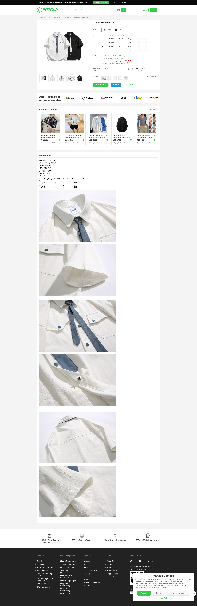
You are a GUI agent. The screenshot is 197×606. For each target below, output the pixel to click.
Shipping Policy (112, 574)
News (109, 567)
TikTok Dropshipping (67, 564)
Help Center (88, 567)
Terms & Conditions (114, 577)
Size (94, 36)
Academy (87, 561)
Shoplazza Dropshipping (65, 585)
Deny (158, 593)
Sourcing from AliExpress (65, 571)
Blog (85, 564)
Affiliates (87, 579)
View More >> (153, 109)
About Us (110, 561)
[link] (41, 17)
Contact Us (111, 564)
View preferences (178, 593)
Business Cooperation (92, 582)
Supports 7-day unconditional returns (113, 63)
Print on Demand (43, 584)
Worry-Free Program (44, 570)
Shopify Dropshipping (68, 561)
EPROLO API (65, 594)
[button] (139, 39)
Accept (144, 593)
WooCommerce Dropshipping (66, 576)
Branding (96, 76)
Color (94, 29)
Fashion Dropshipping (45, 567)
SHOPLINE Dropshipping (65, 590)
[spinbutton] (142, 39)
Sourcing (40, 561)
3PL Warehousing (43, 587)
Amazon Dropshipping (68, 581)
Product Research (90, 570)
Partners (87, 585)
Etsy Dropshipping (67, 567)
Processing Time (96, 69)
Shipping (95, 55)
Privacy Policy (163, 598)
